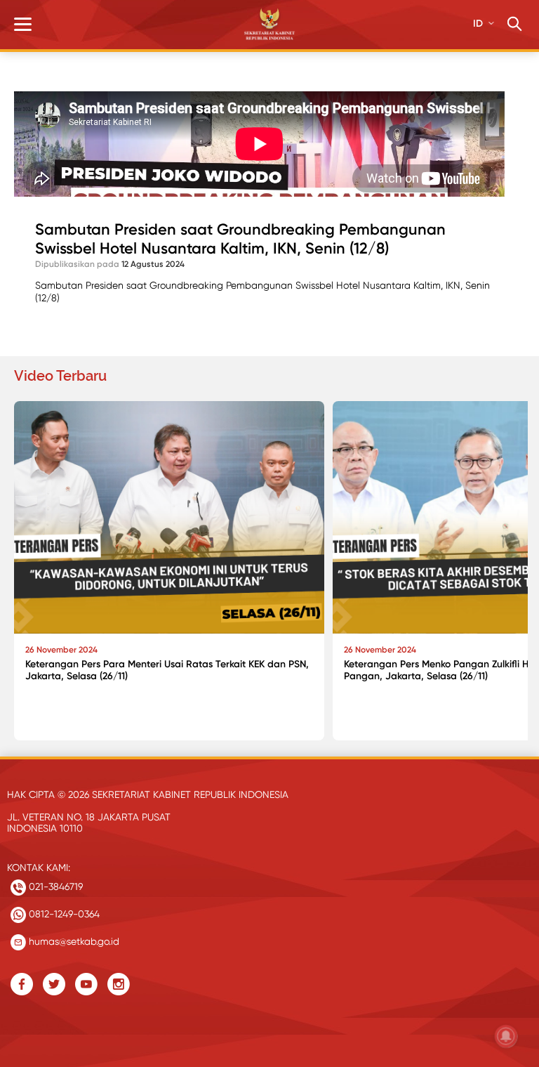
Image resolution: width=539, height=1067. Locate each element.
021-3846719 (54, 886)
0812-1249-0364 (63, 913)
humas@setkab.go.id (72, 941)
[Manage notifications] (506, 1036)
